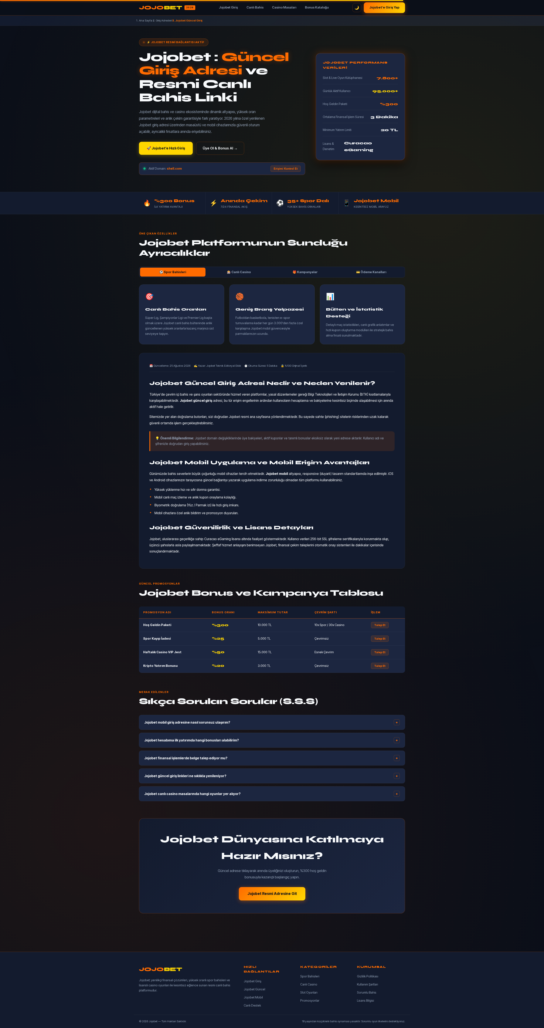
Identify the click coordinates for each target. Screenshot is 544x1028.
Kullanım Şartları (367, 984)
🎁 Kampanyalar (305, 272)
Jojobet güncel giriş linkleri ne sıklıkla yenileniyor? (271, 776)
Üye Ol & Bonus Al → (220, 148)
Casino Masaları (284, 7)
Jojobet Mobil (253, 997)
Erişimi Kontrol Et (286, 168)
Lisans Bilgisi (365, 1000)
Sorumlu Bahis (366, 992)
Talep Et (379, 625)
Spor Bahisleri (309, 976)
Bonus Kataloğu (317, 7)
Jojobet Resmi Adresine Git (272, 893)
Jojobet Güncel (254, 989)
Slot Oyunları (308, 992)
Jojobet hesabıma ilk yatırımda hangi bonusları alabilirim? (271, 740)
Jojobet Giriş (228, 7)
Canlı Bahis (255, 7)
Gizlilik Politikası (367, 976)
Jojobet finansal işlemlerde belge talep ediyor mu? (271, 758)
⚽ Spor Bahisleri (172, 272)
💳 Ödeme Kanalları (371, 272)
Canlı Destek (252, 1005)
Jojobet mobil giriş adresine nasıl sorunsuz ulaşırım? (271, 722)
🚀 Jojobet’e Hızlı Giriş (166, 148)
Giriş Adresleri (164, 20)
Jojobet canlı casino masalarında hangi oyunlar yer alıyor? (271, 794)
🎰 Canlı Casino (239, 272)
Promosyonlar (309, 1000)
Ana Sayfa (145, 20)
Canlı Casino (308, 984)
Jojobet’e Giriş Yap (384, 7)
